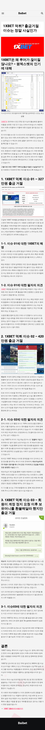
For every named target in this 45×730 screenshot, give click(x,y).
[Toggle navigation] (2, 13)
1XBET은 (4, 122)
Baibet (22, 13)
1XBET (3, 289)
